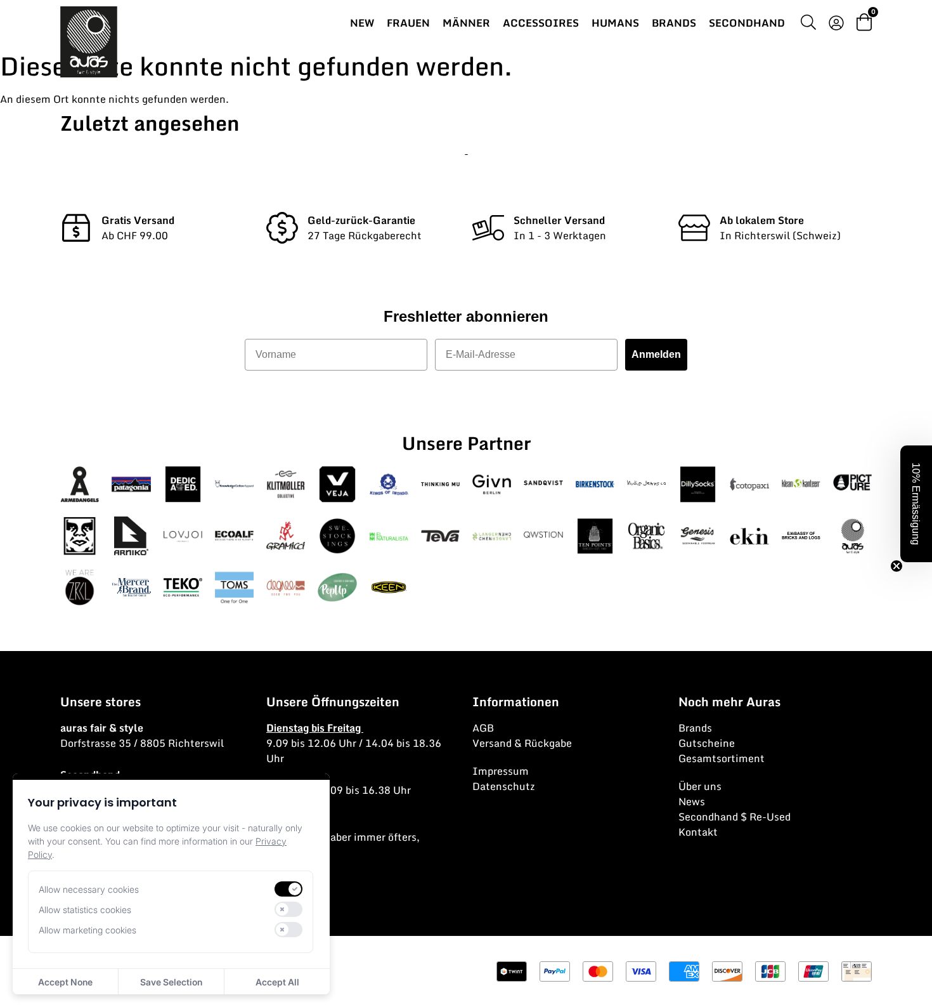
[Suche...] (808, 24)
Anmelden (656, 354)
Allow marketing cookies (87, 930)
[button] (916, 503)
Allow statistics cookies (85, 909)
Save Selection (171, 982)
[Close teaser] (896, 566)
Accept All (277, 982)
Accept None (65, 982)
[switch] (288, 889)
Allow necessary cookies (89, 889)
